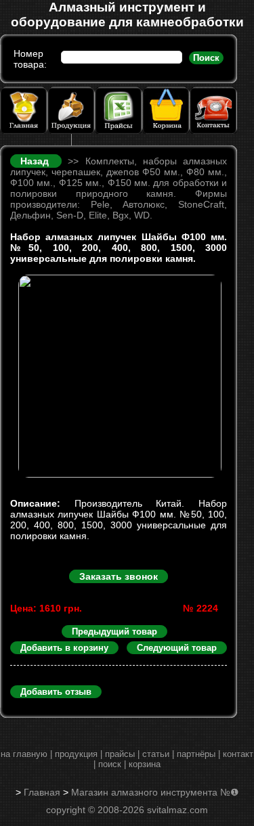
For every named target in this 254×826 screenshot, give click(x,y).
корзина (145, 764)
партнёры (196, 754)
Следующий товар (177, 648)
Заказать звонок (118, 576)
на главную (24, 754)
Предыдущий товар (114, 631)
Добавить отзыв (55, 692)
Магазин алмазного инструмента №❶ (155, 792)
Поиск (206, 58)
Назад (37, 161)
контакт (238, 754)
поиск (109, 764)
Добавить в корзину (64, 648)
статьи (155, 754)
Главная (42, 792)
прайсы (120, 754)
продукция (76, 754)
